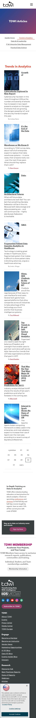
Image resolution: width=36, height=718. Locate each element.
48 (15, 460)
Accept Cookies (14, 714)
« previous (12, 450)
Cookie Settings (14, 708)
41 (21, 450)
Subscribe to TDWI (12, 606)
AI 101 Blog (6, 651)
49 (21, 460)
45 (22, 455)
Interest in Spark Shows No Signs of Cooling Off (26, 412)
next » (22, 465)
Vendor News (7, 644)
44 (15, 455)
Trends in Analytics (26, 38)
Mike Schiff (13, 399)
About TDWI (7, 617)
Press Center (7, 623)
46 (28, 455)
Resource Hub (7, 669)
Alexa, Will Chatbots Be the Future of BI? (25, 279)
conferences (18, 499)
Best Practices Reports (11, 672)
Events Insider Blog (9, 657)
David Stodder (14, 359)
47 (9, 460)
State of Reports (8, 675)
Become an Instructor (10, 641)
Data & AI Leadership (18, 41)
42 (28, 450)
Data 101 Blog (7, 654)
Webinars (5, 678)
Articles (5, 681)
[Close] (27, 686)
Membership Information (18, 569)
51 (14, 465)
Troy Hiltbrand (14, 315)
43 (9, 455)
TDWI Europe (7, 629)
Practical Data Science (19, 48)
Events (4, 620)
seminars (10, 501)
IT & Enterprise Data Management (18, 44)
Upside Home (10, 38)
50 (28, 460)
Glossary (5, 660)
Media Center (7, 626)
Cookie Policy (7, 704)
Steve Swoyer (14, 168)
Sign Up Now (18, 529)
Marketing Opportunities (12, 647)
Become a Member (9, 638)
